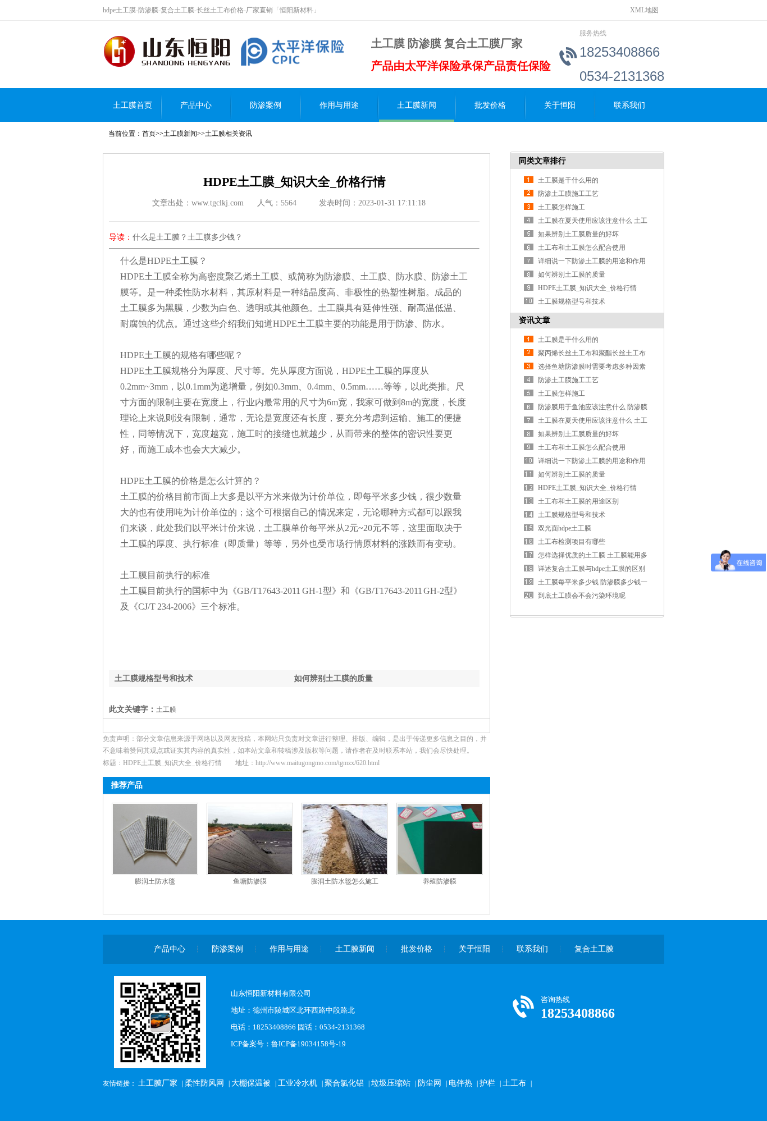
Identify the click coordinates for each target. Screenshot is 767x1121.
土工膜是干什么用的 (568, 180)
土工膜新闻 (416, 105)
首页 (149, 134)
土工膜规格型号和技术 (154, 678)
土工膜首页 (132, 105)
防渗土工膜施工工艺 (568, 194)
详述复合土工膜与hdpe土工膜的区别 (591, 569)
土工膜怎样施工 (561, 207)
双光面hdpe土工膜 (564, 528)
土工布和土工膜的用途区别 (578, 501)
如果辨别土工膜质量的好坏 (578, 234)
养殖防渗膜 (439, 881)
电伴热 (460, 1083)
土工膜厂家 (157, 1083)
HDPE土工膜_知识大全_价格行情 (587, 288)
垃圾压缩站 (390, 1083)
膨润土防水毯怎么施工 (344, 881)
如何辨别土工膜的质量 (333, 678)
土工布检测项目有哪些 (571, 542)
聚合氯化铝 (344, 1083)
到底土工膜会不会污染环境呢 (582, 596)
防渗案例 (265, 105)
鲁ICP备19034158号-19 (308, 1044)
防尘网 (429, 1083)
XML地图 (644, 10)
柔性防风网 (204, 1083)
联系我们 (629, 105)
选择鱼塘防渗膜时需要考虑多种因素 (592, 366)
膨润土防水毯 (155, 881)
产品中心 (196, 105)
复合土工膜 (594, 949)
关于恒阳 (560, 105)
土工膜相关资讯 (228, 134)
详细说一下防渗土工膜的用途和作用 (592, 261)
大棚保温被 (251, 1083)
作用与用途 (339, 105)
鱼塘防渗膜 (250, 881)
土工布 (514, 1083)
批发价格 (490, 105)
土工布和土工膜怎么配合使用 (582, 247)
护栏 (487, 1083)
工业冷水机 (297, 1083)
